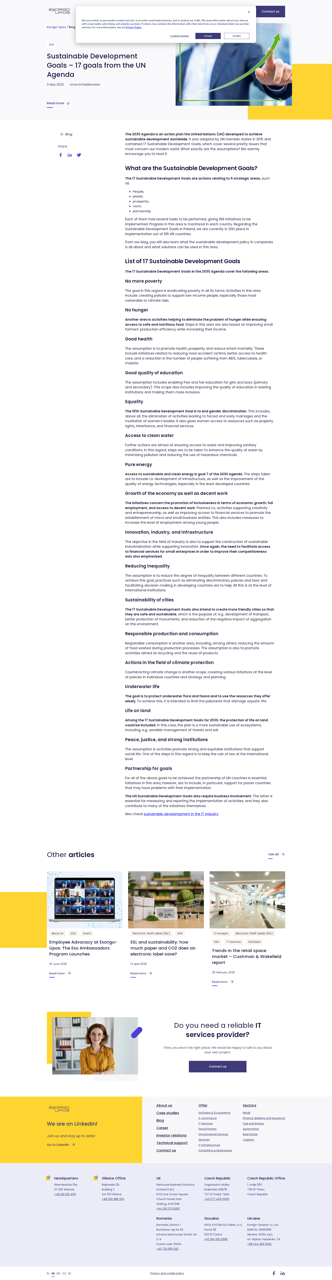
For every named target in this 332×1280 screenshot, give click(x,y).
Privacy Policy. (134, 27)
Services (204, 1140)
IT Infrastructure (209, 1145)
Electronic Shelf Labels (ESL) (151, 933)
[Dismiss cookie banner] (249, 12)
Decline (237, 35)
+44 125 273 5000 (168, 1209)
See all (273, 854)
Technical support (172, 1142)
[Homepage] (59, 16)
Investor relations (171, 1135)
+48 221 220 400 (65, 1194)
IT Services (234, 942)
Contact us (270, 11)
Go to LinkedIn (58, 1145)
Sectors (249, 1105)
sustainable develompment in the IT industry (181, 814)
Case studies (167, 1112)
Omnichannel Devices (213, 1134)
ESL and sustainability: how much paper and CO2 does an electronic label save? (163, 948)
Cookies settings (179, 35)
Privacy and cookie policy (167, 1273)
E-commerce (207, 1118)
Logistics (248, 1140)
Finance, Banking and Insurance (264, 1118)
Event (87, 933)
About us (164, 1105)
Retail (246, 1113)
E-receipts (221, 933)
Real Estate (250, 1134)
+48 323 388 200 (113, 1199)
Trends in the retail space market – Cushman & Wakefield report (246, 956)
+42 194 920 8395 (216, 1239)
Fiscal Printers (207, 1129)
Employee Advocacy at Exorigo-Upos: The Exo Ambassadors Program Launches (83, 948)
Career (162, 1127)
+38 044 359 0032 (259, 1244)
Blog (72, 27)
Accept (208, 35)
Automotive (251, 1129)
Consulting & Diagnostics (215, 1150)
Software (254, 942)
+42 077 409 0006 (216, 1199)
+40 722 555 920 (167, 1249)
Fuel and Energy (253, 1123)
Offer (203, 1105)
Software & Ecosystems (214, 1113)
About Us (57, 933)
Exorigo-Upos (56, 27)
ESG (51, 45)
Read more (55, 103)
